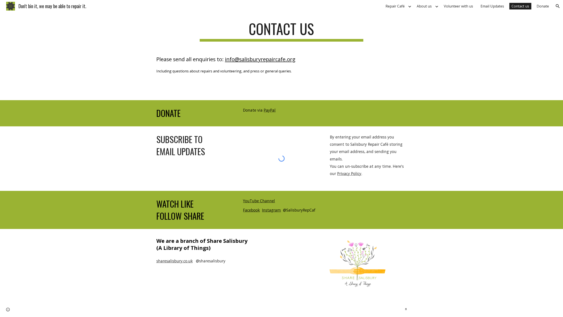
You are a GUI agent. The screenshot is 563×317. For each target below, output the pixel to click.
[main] (281, 30)
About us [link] (424, 6)
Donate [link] (543, 6)
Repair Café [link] (395, 6)
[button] (557, 6)
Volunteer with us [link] (458, 6)
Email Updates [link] (492, 6)
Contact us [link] (520, 6)
